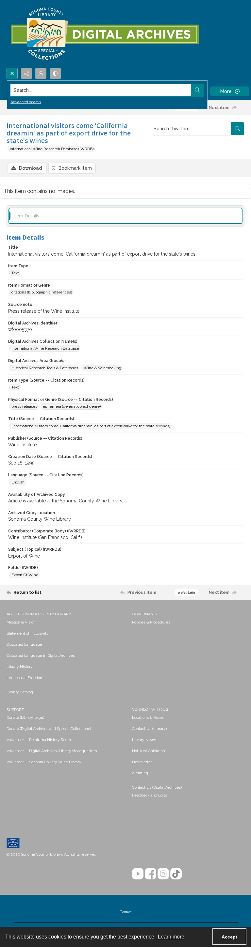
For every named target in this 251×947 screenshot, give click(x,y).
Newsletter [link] (142, 762)
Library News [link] (144, 739)
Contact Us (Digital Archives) (157, 787)
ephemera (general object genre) (72, 406)
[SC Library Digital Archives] (104, 34)
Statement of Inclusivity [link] (28, 633)
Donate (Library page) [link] (25, 717)
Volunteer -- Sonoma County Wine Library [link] (44, 762)
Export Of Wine (24, 575)
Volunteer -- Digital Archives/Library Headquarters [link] (52, 751)
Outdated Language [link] (24, 644)
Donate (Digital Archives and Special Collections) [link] (49, 728)
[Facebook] (150, 873)
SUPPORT (15, 709)
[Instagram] (163, 873)
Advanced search (25, 102)
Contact (125, 912)
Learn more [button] (171, 936)
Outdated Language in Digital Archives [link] (41, 655)
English (18, 482)
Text (15, 273)
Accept (229, 936)
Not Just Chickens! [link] (149, 751)
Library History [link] (20, 666)
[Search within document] (237, 128)
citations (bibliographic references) (41, 292)
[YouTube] (137, 873)
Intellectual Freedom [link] (25, 677)
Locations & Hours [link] (148, 717)
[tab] (125, 216)
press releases (24, 406)
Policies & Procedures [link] (151, 622)
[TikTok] (176, 873)
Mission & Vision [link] (21, 622)
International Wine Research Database (45, 348)
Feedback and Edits (149, 795)
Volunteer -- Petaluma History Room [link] (39, 739)
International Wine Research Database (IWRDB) (51, 149)
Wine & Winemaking (102, 368)
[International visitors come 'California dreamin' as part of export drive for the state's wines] (90, 426)
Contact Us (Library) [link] (149, 728)
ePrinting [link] (140, 773)
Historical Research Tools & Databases (44, 368)
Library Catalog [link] (20, 692)
